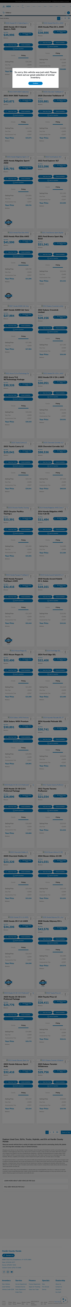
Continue (35, 83)
